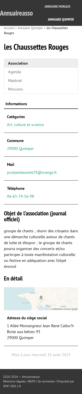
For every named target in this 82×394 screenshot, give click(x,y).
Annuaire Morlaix (57, 6)
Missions (15, 89)
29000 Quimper (20, 148)
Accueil (9, 28)
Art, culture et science (25, 124)
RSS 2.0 (16, 386)
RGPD (31, 381)
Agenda (14, 72)
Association (18, 63)
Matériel (15, 80)
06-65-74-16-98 (20, 196)
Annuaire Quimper (61, 19)
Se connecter (46, 381)
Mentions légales (14, 381)
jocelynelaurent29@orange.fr (32, 172)
